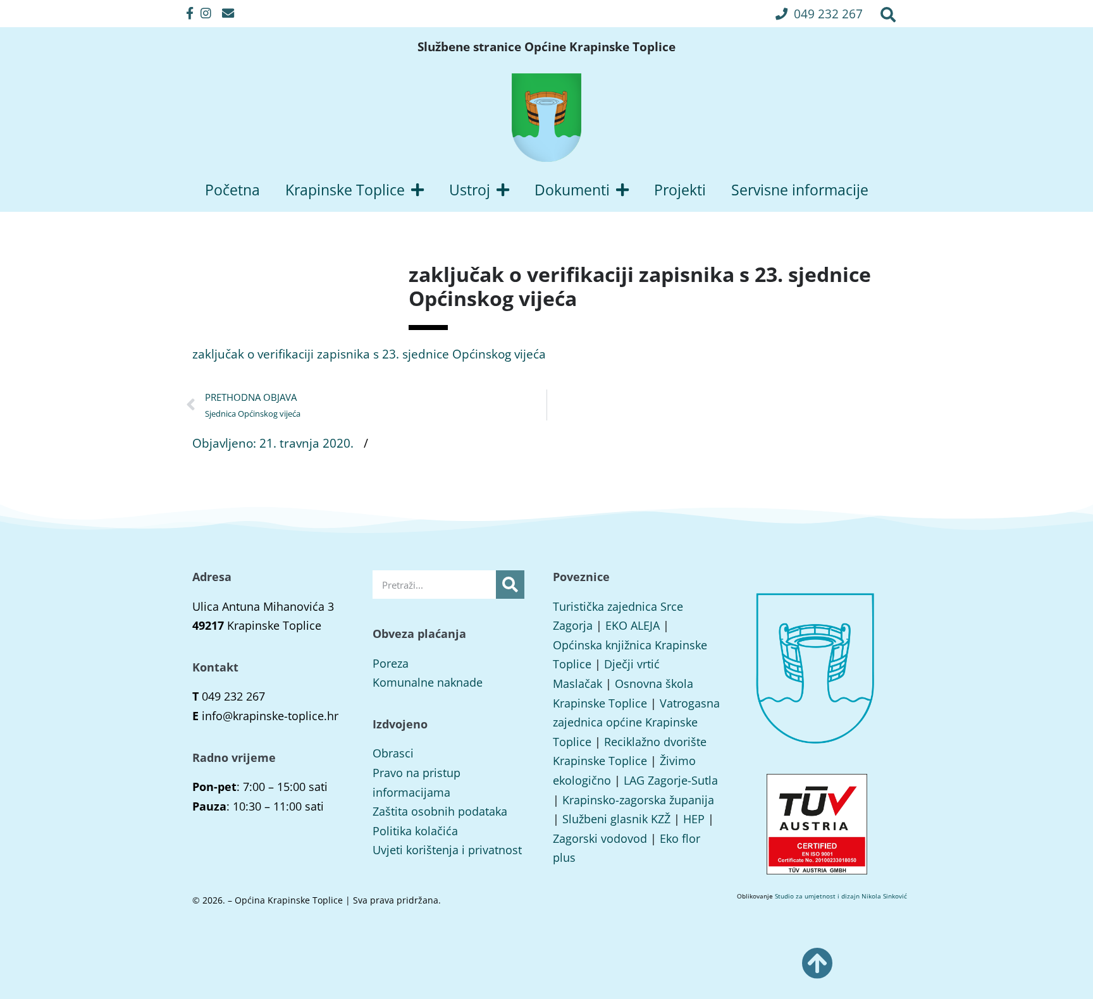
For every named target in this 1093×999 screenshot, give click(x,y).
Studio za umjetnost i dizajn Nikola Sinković (841, 896)
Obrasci (393, 753)
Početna (232, 190)
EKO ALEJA (632, 625)
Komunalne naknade (428, 682)
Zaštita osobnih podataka (440, 811)
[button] (819, 13)
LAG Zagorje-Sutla (671, 780)
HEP (694, 818)
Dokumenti (572, 190)
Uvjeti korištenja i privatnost (447, 849)
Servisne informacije (799, 190)
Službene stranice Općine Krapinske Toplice (546, 47)
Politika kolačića (415, 830)
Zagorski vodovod (600, 838)
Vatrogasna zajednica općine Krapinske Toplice (636, 722)
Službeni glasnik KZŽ (616, 818)
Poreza (391, 663)
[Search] (510, 584)
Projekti (680, 190)
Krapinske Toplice (345, 190)
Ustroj (469, 190)
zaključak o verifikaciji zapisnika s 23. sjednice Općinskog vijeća (369, 353)
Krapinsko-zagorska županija (638, 799)
